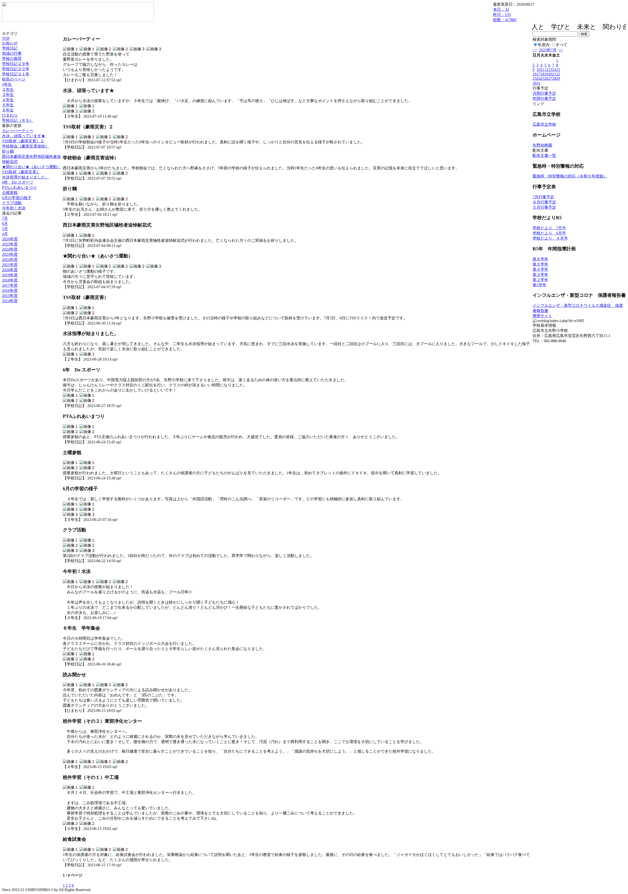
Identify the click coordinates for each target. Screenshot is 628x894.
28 (554, 78)
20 (550, 74)
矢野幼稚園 (542, 145)
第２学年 (540, 280)
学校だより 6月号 (549, 233)
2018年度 (10, 280)
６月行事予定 (544, 202)
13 (550, 70)
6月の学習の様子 (16, 198)
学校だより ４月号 (550, 238)
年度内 (544, 45)
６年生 (8, 110)
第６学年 (540, 259)
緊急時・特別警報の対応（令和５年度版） (570, 176)
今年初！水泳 (14, 208)
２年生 (8, 89)
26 (546, 78)
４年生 (8, 100)
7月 (5, 218)
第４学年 (540, 269)
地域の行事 (12, 53)
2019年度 (10, 275)
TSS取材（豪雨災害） (21, 172)
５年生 (8, 105)
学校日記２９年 (15, 64)
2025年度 (10, 244)
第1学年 (539, 285)
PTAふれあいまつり (19, 187)
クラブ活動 (12, 203)
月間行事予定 (544, 93)
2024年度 (10, 249)
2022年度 (10, 259)
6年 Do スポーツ (17, 182)
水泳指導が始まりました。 (25, 177)
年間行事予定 (544, 98)
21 (554, 74)
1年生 (7, 84)
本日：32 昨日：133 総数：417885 (505, 14)
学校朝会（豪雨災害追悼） (25, 146)
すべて (561, 45)
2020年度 (10, 270)
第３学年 (540, 274)
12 (546, 70)
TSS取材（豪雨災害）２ (23, 141)
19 (546, 74)
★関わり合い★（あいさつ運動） (31, 167)
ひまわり (10, 115)
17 (538, 74)
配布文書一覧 (544, 155)
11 (542, 70)
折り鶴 (8, 151)
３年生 (8, 95)
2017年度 (10, 285)
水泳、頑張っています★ (23, 136)
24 (538, 78)
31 (538, 83)
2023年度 (10, 254)
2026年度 (10, 239)
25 (542, 78)
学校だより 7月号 (549, 228)
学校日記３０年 (15, 69)
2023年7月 (548, 50)
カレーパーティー (17, 131)
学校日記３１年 (15, 74)
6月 (5, 223)
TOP (6, 38)
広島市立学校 (544, 124)
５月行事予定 (544, 207)
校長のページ (14, 79)
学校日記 (10, 48)
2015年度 (10, 296)
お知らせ (10, 43)
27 (550, 78)
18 (542, 74)
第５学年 (540, 264)
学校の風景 (12, 58)
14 (554, 70)
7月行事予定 (543, 197)
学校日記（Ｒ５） (17, 120)
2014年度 (10, 301)
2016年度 (10, 290)
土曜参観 (10, 192)
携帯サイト (542, 316)
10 (538, 70)
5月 (5, 229)
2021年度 (10, 265)
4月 (5, 234)
